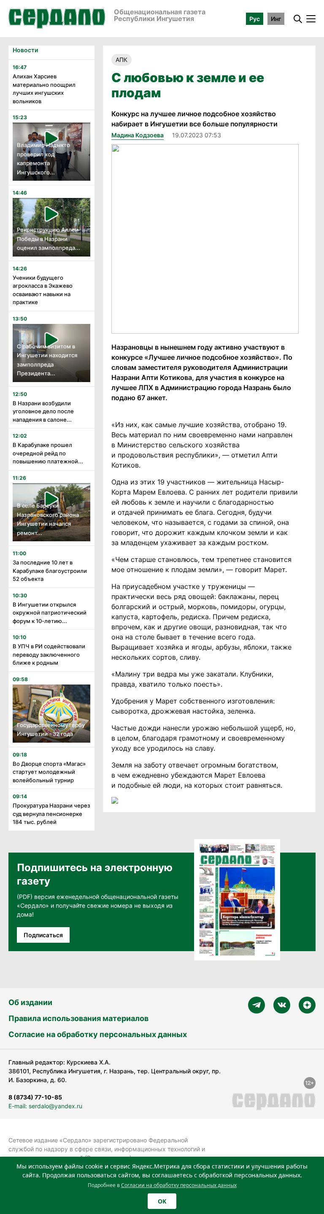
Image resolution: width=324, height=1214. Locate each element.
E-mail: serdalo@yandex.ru (45, 1106)
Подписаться (43, 935)
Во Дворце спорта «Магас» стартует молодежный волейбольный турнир (49, 771)
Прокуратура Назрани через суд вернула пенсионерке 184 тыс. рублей (51, 813)
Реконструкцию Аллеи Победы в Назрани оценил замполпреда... (48, 238)
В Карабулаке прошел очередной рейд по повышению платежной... (48, 453)
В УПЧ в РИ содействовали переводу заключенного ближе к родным (49, 654)
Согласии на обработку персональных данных (179, 1185)
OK (162, 1201)
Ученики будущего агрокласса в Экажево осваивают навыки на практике (43, 290)
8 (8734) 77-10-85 (35, 1097)
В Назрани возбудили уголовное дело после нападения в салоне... (43, 411)
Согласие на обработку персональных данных (97, 1034)
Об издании (30, 1002)
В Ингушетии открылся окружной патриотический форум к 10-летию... (49, 612)
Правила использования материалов (78, 1018)
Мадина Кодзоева (137, 135)
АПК (121, 59)
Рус (254, 18)
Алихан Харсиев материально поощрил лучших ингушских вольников (44, 88)
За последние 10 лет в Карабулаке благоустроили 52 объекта (50, 570)
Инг (276, 18)
